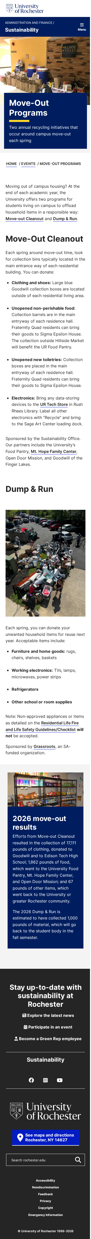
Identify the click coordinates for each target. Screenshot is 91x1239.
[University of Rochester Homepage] (25, 8)
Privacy (45, 1201)
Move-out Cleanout (24, 218)
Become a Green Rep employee (50, 1038)
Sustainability (22, 30)
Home (11, 163)
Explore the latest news (50, 1015)
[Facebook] (31, 1080)
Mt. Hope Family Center (53, 451)
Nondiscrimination (45, 1187)
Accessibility (45, 1180)
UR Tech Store (54, 404)
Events (28, 163)
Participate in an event (49, 1027)
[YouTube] (60, 1080)
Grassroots (44, 746)
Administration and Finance (29, 23)
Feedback (45, 1194)
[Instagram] (45, 1080)
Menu (82, 29)
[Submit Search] (78, 1160)
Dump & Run (65, 218)
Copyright (45, 1208)
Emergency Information (45, 1215)
